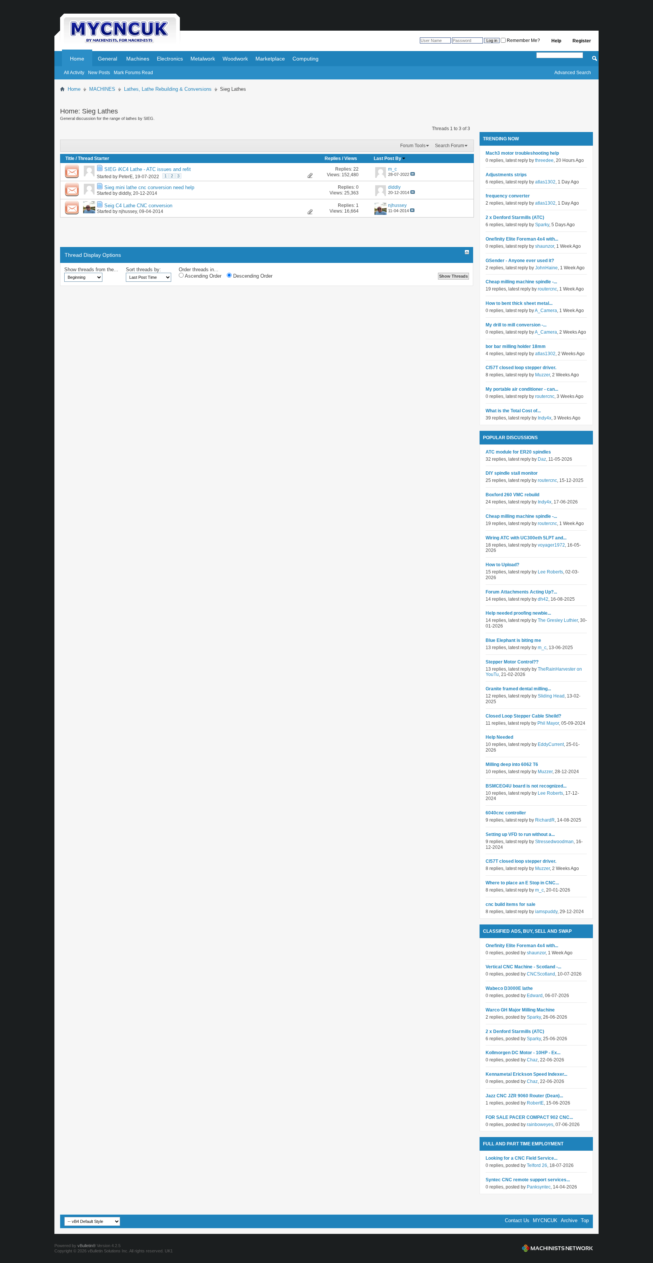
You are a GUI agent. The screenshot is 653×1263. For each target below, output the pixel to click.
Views (350, 158)
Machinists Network (557, 1248)
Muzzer (542, 375)
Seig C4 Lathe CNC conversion (138, 205)
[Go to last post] (412, 174)
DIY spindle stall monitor (512, 473)
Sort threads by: (143, 269)
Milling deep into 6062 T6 (512, 764)
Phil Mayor (548, 723)
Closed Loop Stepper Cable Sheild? (523, 716)
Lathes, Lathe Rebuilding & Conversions (168, 89)
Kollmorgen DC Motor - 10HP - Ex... (523, 1052)
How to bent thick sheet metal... (519, 303)
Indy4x (544, 418)
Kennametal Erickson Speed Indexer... (526, 1074)
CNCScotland (541, 974)
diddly (125, 193)
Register (582, 40)
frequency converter (508, 196)
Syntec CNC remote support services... (528, 1179)
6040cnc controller (506, 813)
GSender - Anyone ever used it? (520, 260)
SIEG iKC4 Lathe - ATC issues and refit (147, 169)
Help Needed (499, 737)
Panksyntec (539, 1187)
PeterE (126, 176)
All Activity (74, 72)
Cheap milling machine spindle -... (521, 281)
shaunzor (544, 246)
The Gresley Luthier (558, 620)
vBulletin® (86, 1245)
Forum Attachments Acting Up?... (521, 592)
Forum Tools (413, 145)
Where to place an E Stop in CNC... (522, 882)
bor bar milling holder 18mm (516, 346)
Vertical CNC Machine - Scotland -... (523, 966)
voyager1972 (551, 545)
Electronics (170, 59)
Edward (535, 995)
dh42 (543, 599)
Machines (137, 59)
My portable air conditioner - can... (522, 389)
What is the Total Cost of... (513, 410)
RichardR (545, 820)
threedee (544, 160)
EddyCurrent (551, 744)
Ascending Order (202, 276)
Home (77, 59)
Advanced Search (572, 72)
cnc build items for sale (510, 904)
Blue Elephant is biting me (513, 640)
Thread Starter (93, 158)
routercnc (547, 289)
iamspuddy (546, 911)
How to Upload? (502, 564)
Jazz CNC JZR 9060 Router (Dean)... (524, 1095)
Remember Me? (523, 40)
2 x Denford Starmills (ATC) (515, 217)
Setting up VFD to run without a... (520, 834)
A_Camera (546, 310)
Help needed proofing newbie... (518, 613)
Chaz (532, 1060)
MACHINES (102, 89)
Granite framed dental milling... (518, 688)
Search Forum (449, 145)
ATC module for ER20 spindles (518, 452)
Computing (305, 59)
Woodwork (235, 59)
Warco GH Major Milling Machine (520, 1010)
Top (585, 1220)
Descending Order (252, 276)
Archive (569, 1220)
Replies (333, 158)
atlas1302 (545, 182)
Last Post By (387, 158)
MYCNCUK (545, 1220)
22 (356, 169)
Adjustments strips (506, 174)
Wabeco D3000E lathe (509, 988)
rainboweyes (540, 1124)
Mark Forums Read (133, 72)
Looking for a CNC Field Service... (521, 1158)
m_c (542, 647)
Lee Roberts (550, 572)
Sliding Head (551, 696)
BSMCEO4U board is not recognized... (526, 786)
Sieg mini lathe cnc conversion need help (149, 187)
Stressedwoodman (554, 841)
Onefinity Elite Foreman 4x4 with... (522, 239)
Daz (542, 459)
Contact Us (517, 1220)
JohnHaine (546, 267)
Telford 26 (537, 1165)
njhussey (128, 211)
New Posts (99, 72)
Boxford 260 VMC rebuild (512, 494)
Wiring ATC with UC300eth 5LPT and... (526, 538)
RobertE (535, 1103)
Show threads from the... (91, 269)
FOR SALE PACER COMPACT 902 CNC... (529, 1117)
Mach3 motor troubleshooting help (522, 153)
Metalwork (202, 59)
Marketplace (270, 59)
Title (69, 158)
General (107, 59)
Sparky (542, 224)
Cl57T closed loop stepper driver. (521, 367)
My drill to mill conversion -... (516, 325)
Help (556, 40)
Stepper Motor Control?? (512, 662)
